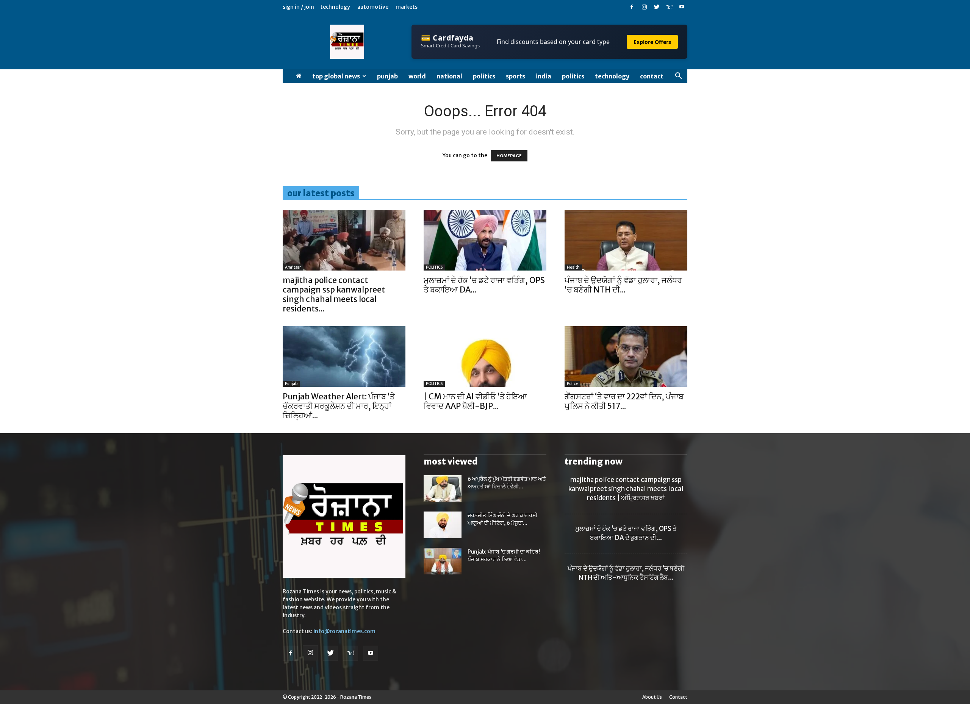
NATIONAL (449, 76)
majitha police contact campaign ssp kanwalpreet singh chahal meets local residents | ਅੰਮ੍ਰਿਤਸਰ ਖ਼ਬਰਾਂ (626, 489)
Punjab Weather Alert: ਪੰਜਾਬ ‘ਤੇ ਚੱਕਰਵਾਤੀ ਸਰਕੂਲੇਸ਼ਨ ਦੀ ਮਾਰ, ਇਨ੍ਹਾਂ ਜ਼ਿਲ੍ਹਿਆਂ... (339, 406)
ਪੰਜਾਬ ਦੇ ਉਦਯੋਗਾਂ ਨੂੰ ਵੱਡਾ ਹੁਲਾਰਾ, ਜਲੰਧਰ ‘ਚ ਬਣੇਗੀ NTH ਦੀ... (623, 285)
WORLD (417, 76)
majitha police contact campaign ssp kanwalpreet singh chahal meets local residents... (334, 294)
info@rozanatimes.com (344, 631)
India (543, 76)
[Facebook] (631, 7)
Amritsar (293, 267)
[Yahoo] (669, 7)
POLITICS (484, 76)
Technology (335, 6)
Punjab (387, 76)
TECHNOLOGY (612, 76)
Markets (407, 6)
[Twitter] (656, 7)
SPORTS (515, 76)
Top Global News (336, 76)
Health (573, 267)
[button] (678, 76)
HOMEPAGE (509, 155)
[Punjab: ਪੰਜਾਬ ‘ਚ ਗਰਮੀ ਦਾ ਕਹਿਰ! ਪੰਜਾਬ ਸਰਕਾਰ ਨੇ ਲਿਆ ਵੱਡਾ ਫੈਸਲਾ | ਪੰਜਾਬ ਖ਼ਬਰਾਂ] (443, 561)
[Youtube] (681, 7)
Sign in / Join (298, 6)
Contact (651, 76)
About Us (652, 697)
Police (572, 383)
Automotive (372, 6)
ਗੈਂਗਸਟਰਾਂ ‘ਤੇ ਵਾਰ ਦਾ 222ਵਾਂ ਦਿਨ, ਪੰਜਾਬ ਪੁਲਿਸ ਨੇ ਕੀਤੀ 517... (624, 401)
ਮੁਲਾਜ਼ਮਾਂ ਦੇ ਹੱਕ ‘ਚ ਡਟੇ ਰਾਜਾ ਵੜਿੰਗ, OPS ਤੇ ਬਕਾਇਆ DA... (484, 285)
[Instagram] (644, 7)
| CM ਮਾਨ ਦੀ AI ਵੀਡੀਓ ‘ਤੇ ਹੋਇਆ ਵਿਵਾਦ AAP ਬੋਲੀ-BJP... (475, 401)
